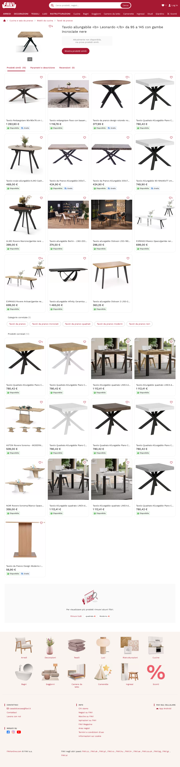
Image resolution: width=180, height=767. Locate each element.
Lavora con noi (14, 716)
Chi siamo (83, 708)
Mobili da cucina (45, 20)
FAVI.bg (157, 751)
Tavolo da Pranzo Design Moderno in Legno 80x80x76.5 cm (35, 566)
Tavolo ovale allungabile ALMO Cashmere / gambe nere (33, 181)
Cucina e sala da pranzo (21, 20)
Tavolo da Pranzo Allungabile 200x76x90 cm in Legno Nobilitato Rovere (85, 181)
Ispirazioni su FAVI (87, 720)
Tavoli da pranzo (65, 20)
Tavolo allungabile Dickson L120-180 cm (112, 241)
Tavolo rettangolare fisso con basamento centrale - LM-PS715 (80, 120)
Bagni (24, 684)
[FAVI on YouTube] (19, 732)
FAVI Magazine (85, 724)
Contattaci (12, 712)
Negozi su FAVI (86, 712)
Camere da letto (77, 685)
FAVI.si (64, 755)
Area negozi (84, 728)
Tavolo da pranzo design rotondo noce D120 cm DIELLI (120, 120)
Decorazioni (50, 657)
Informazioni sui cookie (90, 736)
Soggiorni (50, 684)
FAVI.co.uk (147, 751)
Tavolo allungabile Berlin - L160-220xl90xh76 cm (74, 241)
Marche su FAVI (86, 716)
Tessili (77, 657)
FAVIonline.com (14, 751)
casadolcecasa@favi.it (20, 708)
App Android (165, 708)
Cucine (156, 657)
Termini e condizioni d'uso (91, 732)
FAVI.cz (86, 751)
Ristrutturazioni (130, 657)
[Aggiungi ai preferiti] (41, 77)
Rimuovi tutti (76, 616)
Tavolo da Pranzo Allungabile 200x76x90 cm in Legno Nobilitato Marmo (128, 181)
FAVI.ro (111, 751)
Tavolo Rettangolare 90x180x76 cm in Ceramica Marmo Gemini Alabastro (42, 120)
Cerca (125, 5)
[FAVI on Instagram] (13, 732)
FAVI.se (137, 751)
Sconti (156, 684)
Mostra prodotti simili (76, 51)
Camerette (103, 684)
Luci (103, 657)
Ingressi (129, 684)
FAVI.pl (102, 751)
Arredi (24, 657)
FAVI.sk (94, 751)
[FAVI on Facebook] (8, 732)
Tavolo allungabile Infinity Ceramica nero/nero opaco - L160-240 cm (83, 301)
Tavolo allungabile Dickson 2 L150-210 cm (113, 301)
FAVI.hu (120, 751)
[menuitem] (7, 14)
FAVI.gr (166, 751)
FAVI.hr (128, 751)
